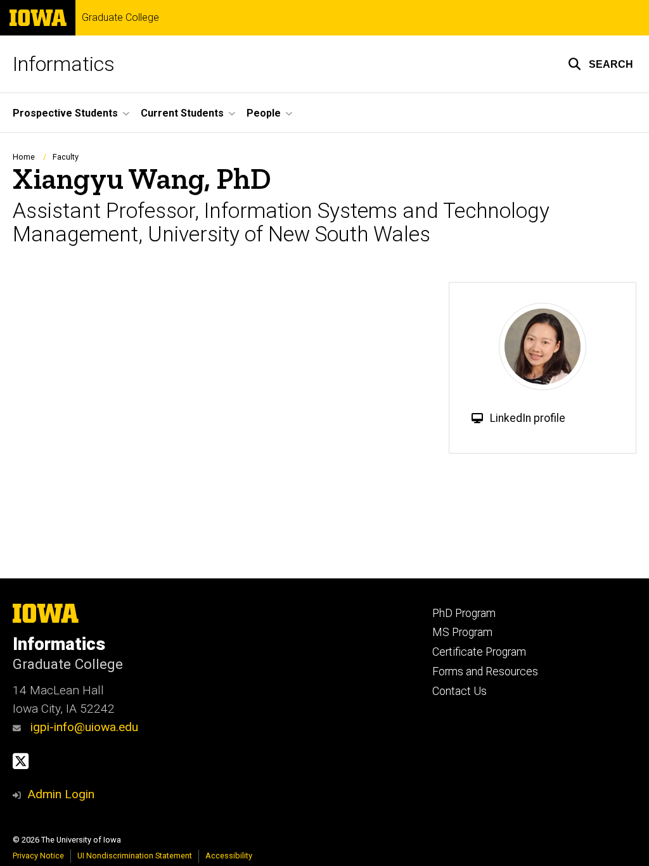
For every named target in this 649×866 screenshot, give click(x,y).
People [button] (264, 113)
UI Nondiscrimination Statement (134, 855)
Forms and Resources (485, 671)
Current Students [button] (182, 113)
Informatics (64, 64)
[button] (600, 63)
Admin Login (60, 794)
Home (24, 157)
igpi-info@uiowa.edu (82, 727)
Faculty (66, 157)
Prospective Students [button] (65, 113)
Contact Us (459, 691)
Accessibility (228, 855)
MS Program (462, 632)
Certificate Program (479, 652)
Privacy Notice (38, 855)
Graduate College (120, 17)
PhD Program (464, 613)
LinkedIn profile (527, 418)
